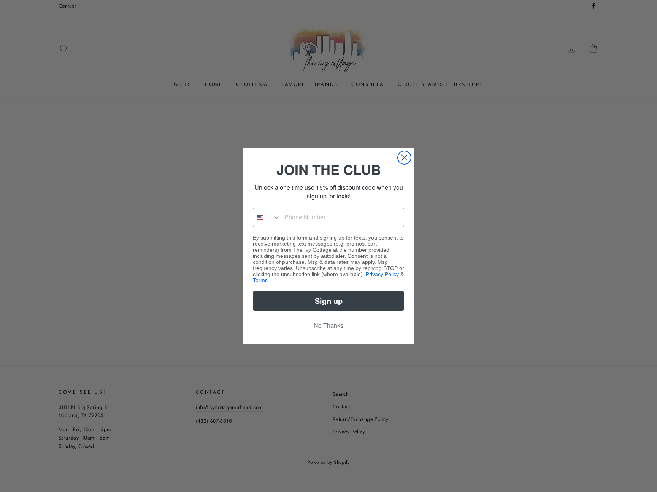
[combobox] (267, 217)
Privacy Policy (382, 274)
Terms (260, 280)
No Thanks (328, 325)
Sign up (329, 300)
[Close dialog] (404, 157)
